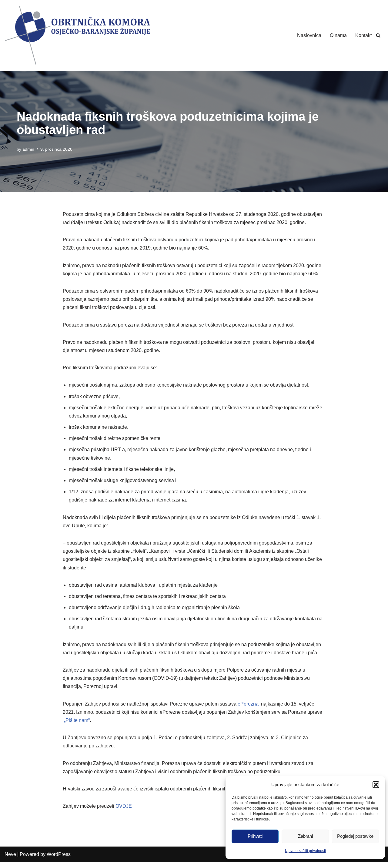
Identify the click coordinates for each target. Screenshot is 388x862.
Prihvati (255, 836)
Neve (10, 854)
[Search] (378, 35)
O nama (338, 35)
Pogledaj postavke (355, 836)
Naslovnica (309, 35)
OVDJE (123, 806)
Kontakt (363, 35)
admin (28, 149)
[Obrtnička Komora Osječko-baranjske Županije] (77, 35)
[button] (376, 785)
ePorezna (248, 703)
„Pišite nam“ (77, 720)
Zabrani (305, 836)
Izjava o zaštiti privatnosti (305, 851)
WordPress (59, 854)
